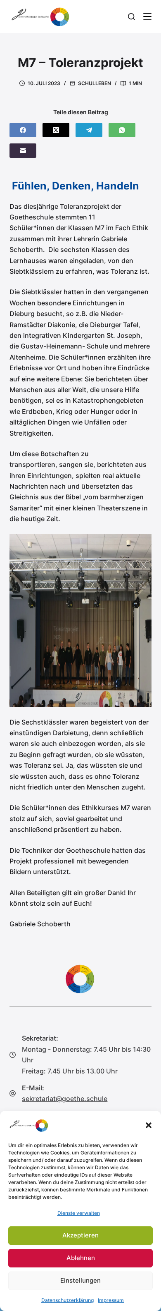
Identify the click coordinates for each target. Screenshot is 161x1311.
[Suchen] (131, 16)
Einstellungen (80, 1280)
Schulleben (94, 83)
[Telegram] (89, 130)
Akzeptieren (80, 1235)
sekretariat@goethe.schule (64, 1098)
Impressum (111, 1300)
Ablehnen (80, 1258)
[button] (148, 1125)
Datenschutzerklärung (67, 1300)
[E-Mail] (22, 150)
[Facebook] (22, 130)
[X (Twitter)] (56, 130)
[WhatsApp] (122, 130)
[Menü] (147, 16)
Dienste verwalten (78, 1213)
